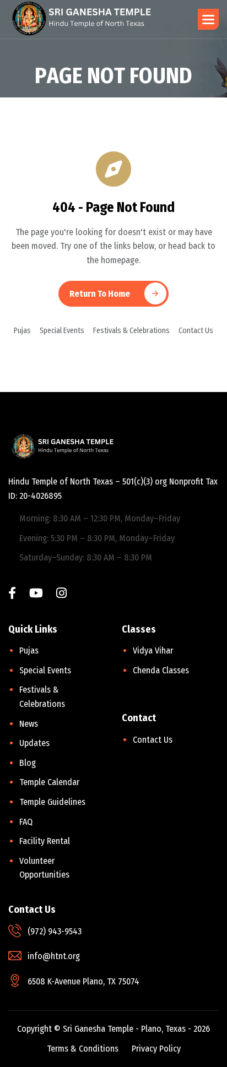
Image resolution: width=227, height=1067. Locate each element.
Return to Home (99, 293)
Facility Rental (44, 841)
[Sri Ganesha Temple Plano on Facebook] (12, 594)
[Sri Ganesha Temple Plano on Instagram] (61, 594)
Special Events (62, 330)
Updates (34, 743)
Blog (27, 763)
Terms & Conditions (82, 1048)
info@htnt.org (54, 956)
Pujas (22, 330)
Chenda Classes (161, 670)
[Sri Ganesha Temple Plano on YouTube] (36, 594)
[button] (208, 19)
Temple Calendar (49, 782)
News (28, 723)
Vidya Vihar (153, 650)
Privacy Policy (156, 1048)
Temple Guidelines (52, 802)
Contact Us (196, 330)
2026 (201, 1029)
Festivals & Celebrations (131, 330)
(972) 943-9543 (55, 931)
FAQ (26, 821)
